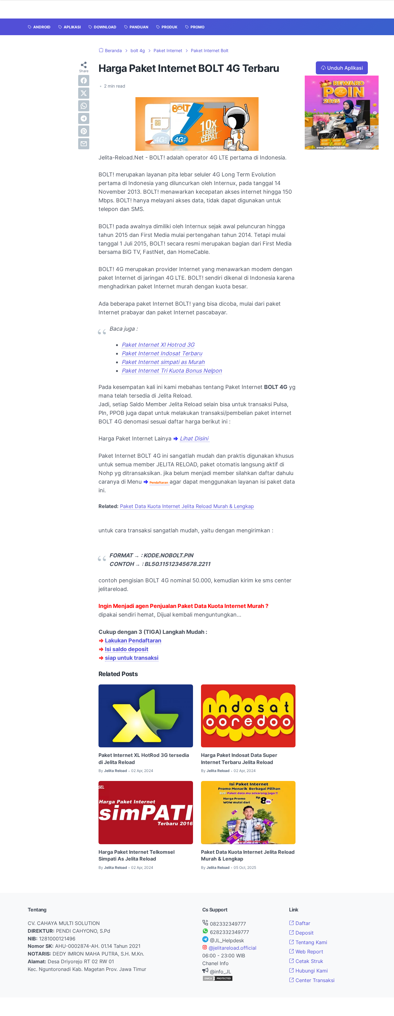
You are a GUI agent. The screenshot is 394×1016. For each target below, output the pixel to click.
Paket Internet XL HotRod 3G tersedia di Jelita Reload (143, 758)
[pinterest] (83, 131)
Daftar (302, 923)
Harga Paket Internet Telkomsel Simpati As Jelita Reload (136, 855)
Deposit (304, 933)
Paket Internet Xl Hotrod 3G (158, 344)
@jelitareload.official (231, 948)
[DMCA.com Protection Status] (217, 980)
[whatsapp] (83, 105)
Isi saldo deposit (126, 649)
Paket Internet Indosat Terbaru (162, 353)
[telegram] (83, 118)
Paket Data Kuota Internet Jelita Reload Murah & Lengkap (187, 506)
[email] (83, 143)
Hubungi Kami (311, 971)
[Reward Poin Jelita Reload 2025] (342, 148)
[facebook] (83, 80)
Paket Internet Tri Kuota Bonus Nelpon (172, 370)
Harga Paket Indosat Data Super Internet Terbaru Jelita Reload (239, 758)
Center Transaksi (314, 980)
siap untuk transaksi (132, 658)
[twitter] (83, 93)
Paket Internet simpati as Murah (163, 362)
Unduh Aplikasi (345, 68)
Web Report (308, 951)
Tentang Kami (310, 942)
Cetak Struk (308, 961)
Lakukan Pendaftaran (133, 640)
